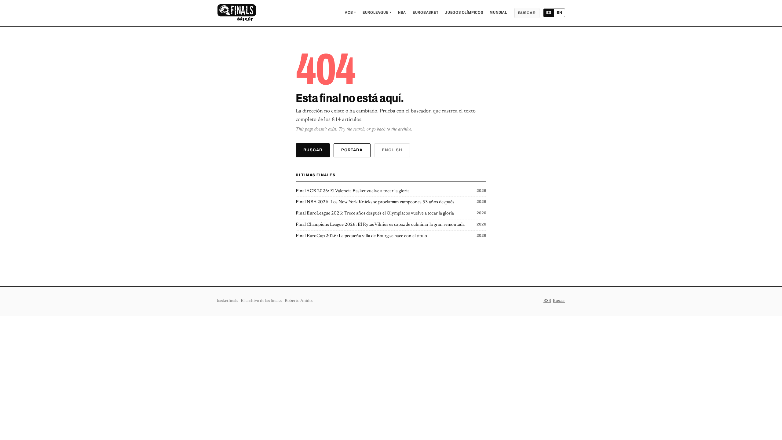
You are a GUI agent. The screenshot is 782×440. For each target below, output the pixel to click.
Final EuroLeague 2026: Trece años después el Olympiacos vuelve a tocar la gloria (391, 213)
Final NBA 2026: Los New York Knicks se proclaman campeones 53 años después (391, 202)
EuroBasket (426, 12)
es (549, 12)
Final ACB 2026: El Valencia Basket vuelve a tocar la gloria (391, 191)
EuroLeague (377, 12)
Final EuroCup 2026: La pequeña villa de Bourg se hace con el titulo (391, 235)
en (559, 12)
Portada (352, 150)
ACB (350, 12)
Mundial (498, 12)
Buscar (527, 13)
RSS (547, 301)
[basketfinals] (236, 12)
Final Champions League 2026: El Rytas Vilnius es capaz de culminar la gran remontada (391, 224)
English (392, 150)
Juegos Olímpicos (464, 12)
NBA (402, 12)
